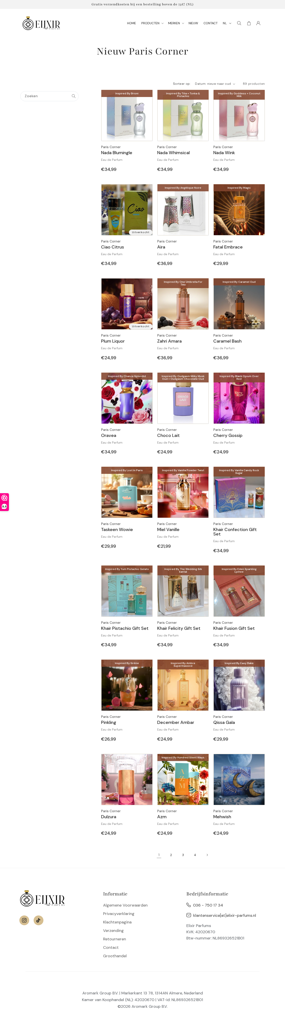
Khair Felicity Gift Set (178, 628)
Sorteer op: (182, 84)
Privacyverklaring (118, 913)
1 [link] (159, 854)
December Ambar (175, 722)
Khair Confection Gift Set (235, 531)
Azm (162, 816)
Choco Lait (168, 435)
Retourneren (114, 939)
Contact (111, 947)
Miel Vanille (168, 529)
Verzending (113, 930)
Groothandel (115, 956)
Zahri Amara (169, 341)
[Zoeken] (74, 96)
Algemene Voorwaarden (125, 905)
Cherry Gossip (227, 435)
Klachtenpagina (117, 922)
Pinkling (108, 722)
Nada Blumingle (116, 152)
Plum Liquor (113, 341)
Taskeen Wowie (117, 529)
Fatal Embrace (228, 247)
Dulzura (108, 816)
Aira (161, 247)
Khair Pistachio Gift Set (125, 628)
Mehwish (222, 816)
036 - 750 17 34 (208, 905)
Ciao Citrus (112, 247)
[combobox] (49, 96)
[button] (152, 23)
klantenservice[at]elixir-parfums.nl (224, 915)
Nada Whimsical (173, 152)
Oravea (108, 435)
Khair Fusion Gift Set (234, 628)
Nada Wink (224, 152)
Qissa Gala (224, 722)
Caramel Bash (227, 341)
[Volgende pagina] (207, 855)
